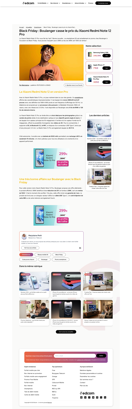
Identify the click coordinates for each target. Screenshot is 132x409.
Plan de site (84, 385)
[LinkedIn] (80, 247)
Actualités (29, 27)
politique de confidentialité (83, 360)
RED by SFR (56, 389)
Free (53, 370)
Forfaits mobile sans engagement (35, 376)
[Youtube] (93, 397)
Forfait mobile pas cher (32, 370)
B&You (54, 392)
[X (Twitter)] (101, 397)
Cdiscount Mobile (58, 382)
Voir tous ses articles (30, 248)
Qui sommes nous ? (86, 379)
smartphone (79, 97)
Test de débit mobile (31, 392)
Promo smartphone (60, 259)
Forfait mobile (29, 382)
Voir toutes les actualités (66, 332)
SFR (53, 379)
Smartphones (26, 254)
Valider (101, 355)
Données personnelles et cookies (91, 373)
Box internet (28, 385)
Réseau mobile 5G (43, 254)
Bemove (50, 402)
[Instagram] (97, 397)
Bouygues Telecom (58, 373)
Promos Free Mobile (31, 379)
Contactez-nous (103, 3)
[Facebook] (89, 397)
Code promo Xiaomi (28, 259)
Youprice (55, 398)
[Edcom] (28, 3)
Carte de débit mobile (31, 395)
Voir (106, 55)
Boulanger (44, 259)
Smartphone (37, 27)
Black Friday (59, 254)
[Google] (81, 397)
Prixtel (54, 385)
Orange (54, 376)
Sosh (53, 395)
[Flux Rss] (105, 397)
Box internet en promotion (33, 373)
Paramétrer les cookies (87, 376)
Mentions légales (85, 370)
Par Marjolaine (24, 85)
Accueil (21, 27)
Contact (82, 382)
